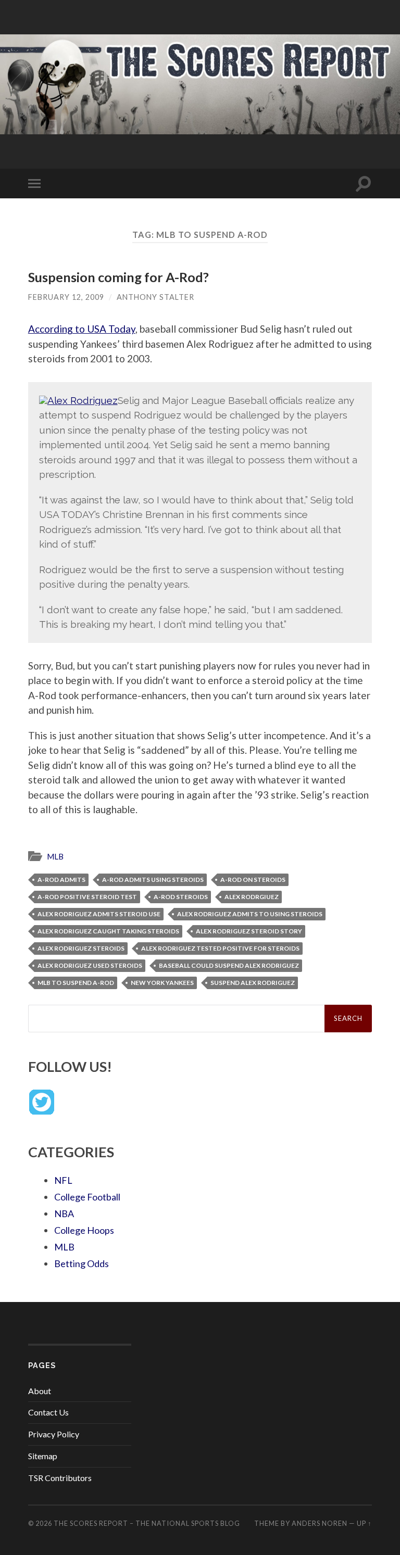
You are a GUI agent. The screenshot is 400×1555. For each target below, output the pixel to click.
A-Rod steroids (181, 897)
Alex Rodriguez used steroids (90, 965)
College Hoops (84, 1230)
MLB (55, 856)
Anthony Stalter (155, 297)
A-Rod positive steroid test (87, 897)
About (39, 1391)
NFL (63, 1180)
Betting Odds (81, 1263)
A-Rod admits (61, 879)
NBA (64, 1213)
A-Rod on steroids (252, 879)
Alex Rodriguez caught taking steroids (108, 931)
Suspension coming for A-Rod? (118, 277)
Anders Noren (319, 1523)
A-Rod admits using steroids (153, 879)
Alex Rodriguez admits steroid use (99, 914)
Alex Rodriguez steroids (81, 948)
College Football (87, 1197)
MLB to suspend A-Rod (76, 983)
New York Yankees (162, 983)
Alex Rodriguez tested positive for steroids (220, 948)
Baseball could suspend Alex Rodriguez (229, 965)
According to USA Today (81, 329)
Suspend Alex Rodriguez (252, 983)
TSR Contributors (60, 1478)
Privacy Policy (53, 1434)
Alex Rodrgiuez (251, 897)
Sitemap (42, 1456)
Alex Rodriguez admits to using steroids (249, 914)
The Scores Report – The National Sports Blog (147, 1523)
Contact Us (48, 1412)
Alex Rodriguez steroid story (249, 931)
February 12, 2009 (66, 297)
